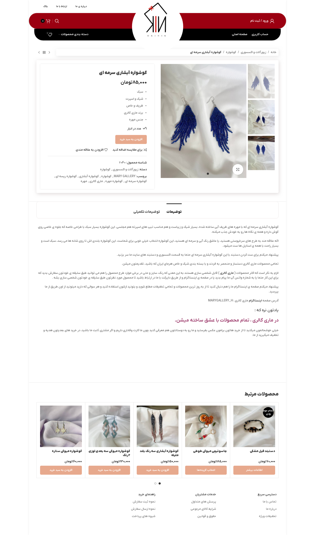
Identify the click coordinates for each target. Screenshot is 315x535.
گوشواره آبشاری (89, 176)
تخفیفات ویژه (267, 516)
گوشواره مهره (114, 181)
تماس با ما (269, 502)
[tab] (174, 209)
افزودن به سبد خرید (131, 139)
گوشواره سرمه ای (136, 181)
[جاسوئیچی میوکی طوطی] (206, 426)
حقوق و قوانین (206, 516)
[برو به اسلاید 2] (155, 483)
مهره (84, 181)
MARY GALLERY (124, 176)
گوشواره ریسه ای (66, 176)
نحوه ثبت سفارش (144, 502)
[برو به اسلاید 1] (160, 483)
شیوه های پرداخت (143, 516)
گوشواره (231, 52)
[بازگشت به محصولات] (44, 52)
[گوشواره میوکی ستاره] (61, 426)
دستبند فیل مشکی (262, 451)
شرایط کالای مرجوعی (203, 509)
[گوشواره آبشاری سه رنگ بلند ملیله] (157, 426)
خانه (273, 52)
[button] (157, 470)
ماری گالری (96, 181)
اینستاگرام (255, 301)
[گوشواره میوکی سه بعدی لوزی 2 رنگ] (109, 426)
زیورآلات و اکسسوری (253, 52)
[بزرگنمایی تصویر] (237, 169)
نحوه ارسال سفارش (143, 509)
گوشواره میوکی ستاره (67, 451)
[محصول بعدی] (39, 52)
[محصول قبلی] (49, 52)
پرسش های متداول (203, 502)
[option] (208, 174)
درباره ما (271, 509)
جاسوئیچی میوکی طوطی (210, 451)
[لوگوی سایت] (157, 21)
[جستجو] (57, 21)
